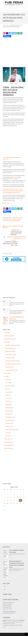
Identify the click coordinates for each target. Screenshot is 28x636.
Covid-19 (7, 373)
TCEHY (12, 178)
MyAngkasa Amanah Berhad (12, 360)
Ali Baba (7, 219)
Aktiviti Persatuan (10, 354)
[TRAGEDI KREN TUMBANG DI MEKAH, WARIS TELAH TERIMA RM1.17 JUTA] (14, 238)
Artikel (7, 332)
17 (4, 500)
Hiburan (8, 395)
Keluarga (8, 404)
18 (7, 500)
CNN (8, 203)
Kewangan (8, 414)
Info (16, 217)
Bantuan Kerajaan (9, 335)
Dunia (7, 389)
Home (4, 25)
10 (4, 497)
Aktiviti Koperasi (10, 351)
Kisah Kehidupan (10, 417)
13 (13, 497)
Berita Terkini (12, 219)
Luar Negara (20, 217)
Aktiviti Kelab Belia (10, 348)
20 (13, 500)
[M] (5, 303)
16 (23, 497)
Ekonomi (8, 392)
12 (10, 497)
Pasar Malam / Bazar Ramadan (13, 364)
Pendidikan (9, 426)
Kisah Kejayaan (9, 420)
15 (20, 497)
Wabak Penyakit (16, 220)
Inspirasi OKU (8, 439)
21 (17, 500)
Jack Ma (19, 219)
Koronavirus (10, 220)
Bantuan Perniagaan (10, 338)
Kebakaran (8, 401)
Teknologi (8, 435)
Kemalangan (9, 407)
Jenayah (8, 398)
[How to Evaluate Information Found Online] (5, 321)
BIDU (10, 180)
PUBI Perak (14, 3)
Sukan (8, 432)
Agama (8, 379)
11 (7, 497)
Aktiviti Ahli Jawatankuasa (12, 345)
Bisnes (8, 382)
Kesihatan (5, 220)
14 (17, 497)
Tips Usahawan (8, 448)
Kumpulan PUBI (9, 357)
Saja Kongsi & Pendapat (11, 429)
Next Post (14, 240)
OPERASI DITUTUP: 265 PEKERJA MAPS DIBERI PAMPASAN (16, 233)
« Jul (5, 509)
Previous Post (15, 229)
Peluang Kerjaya (9, 445)
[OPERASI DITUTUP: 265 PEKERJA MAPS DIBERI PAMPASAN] (13, 227)
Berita (7, 342)
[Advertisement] (14, 52)
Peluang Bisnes (8, 442)
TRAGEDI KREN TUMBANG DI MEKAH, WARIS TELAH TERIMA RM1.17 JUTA (10, 243)
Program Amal (9, 367)
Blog (8, 25)
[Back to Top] (26, 634)
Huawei (14, 177)
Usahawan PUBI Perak (11, 370)
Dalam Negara (9, 385)
